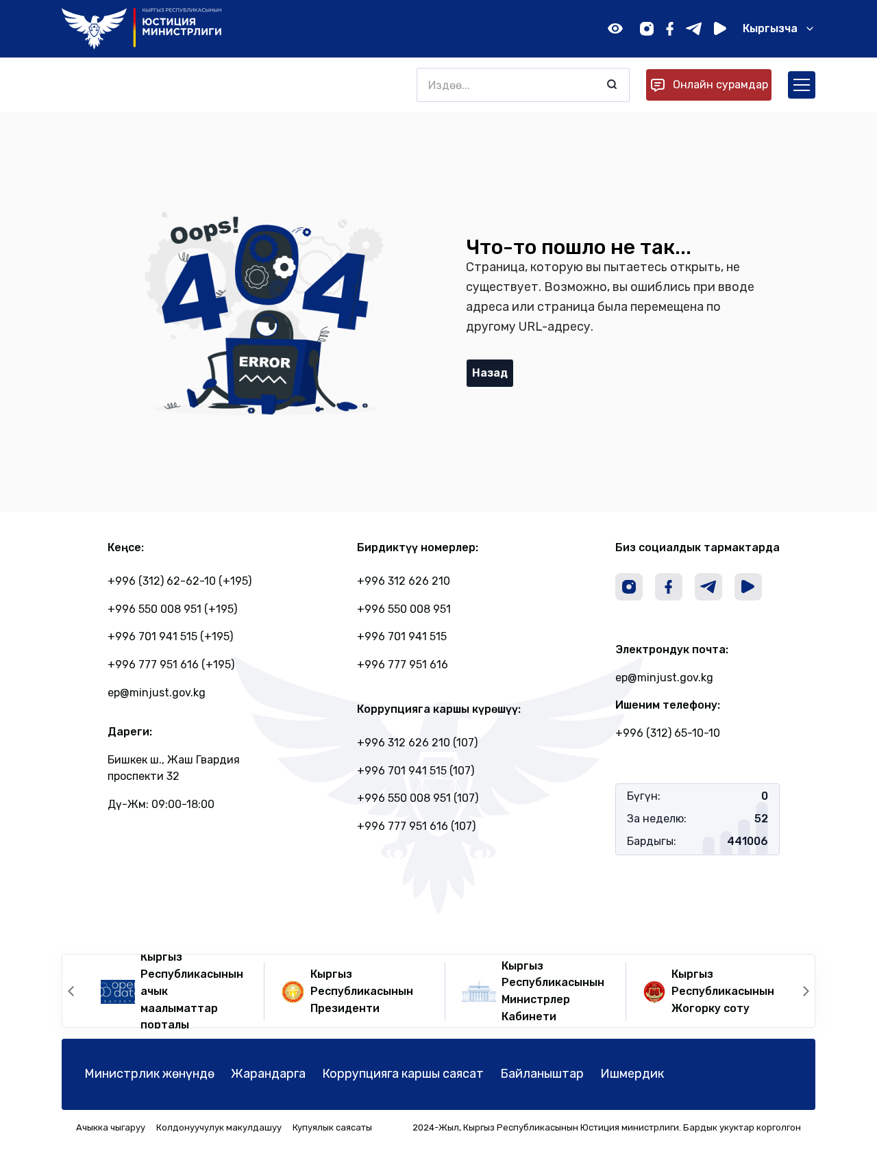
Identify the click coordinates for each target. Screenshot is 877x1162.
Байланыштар (542, 1073)
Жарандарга (268, 1073)
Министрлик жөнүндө (149, 1073)
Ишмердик (632, 1073)
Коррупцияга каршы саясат (403, 1073)
